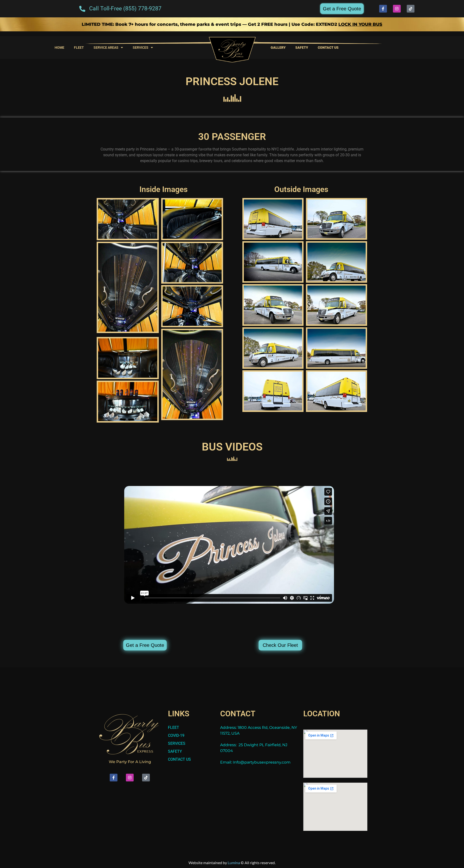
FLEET (79, 47)
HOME (59, 47)
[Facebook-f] (383, 9)
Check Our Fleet (280, 645)
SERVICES (140, 47)
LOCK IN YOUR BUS (360, 24)
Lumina (234, 862)
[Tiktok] (410, 9)
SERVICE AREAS (106, 47)
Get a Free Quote (342, 8)
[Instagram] (397, 9)
